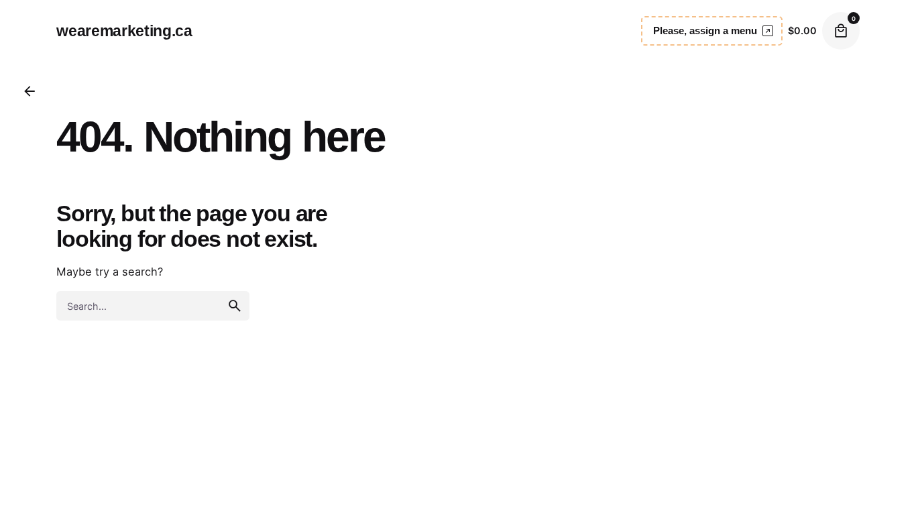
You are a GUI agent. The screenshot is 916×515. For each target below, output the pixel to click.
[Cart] (841, 31)
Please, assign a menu (705, 30)
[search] (234, 306)
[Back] (29, 91)
